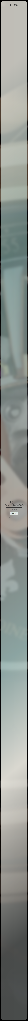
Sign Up (14, 513)
